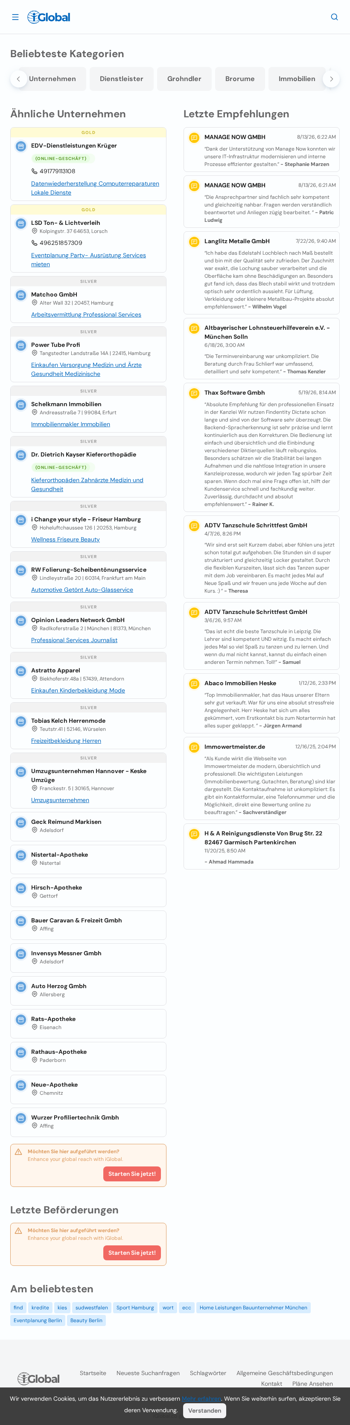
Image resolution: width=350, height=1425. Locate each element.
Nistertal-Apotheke (59, 854)
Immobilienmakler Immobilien (70, 424)
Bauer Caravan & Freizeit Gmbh (76, 920)
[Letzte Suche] (334, 16)
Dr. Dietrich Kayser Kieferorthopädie (83, 454)
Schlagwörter (208, 1373)
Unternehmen (52, 78)
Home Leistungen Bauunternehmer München (253, 1307)
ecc (186, 1307)
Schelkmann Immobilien (66, 404)
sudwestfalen (92, 1307)
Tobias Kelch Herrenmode (68, 720)
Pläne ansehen (312, 1383)
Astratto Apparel (55, 670)
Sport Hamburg (135, 1307)
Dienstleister (121, 78)
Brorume (240, 78)
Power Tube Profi (55, 345)
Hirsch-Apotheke (56, 887)
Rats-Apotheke (53, 1019)
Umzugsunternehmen (60, 800)
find (18, 1307)
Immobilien (297, 78)
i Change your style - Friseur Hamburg (86, 519)
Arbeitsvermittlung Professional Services (86, 314)
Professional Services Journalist (74, 640)
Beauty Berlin (86, 1320)
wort (168, 1307)
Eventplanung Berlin (38, 1320)
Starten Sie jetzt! (132, 1174)
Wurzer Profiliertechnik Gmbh (75, 1117)
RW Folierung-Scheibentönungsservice (88, 569)
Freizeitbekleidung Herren (66, 740)
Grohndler (184, 78)
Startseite (93, 1373)
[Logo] (48, 17)
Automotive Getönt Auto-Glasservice (82, 589)
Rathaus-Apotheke (59, 1052)
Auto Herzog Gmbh (59, 986)
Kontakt (271, 1383)
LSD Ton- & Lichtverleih (65, 223)
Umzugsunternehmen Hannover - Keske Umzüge (88, 775)
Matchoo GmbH (54, 294)
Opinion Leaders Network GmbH (78, 620)
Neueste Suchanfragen (148, 1373)
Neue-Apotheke (54, 1084)
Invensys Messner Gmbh (66, 953)
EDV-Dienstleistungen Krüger (74, 145)
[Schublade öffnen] (15, 16)
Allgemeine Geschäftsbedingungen (284, 1373)
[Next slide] (331, 78)
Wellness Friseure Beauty (65, 539)
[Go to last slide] (18, 78)
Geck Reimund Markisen (66, 822)
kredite (40, 1307)
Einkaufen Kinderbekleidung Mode (78, 690)
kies (62, 1307)
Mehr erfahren (201, 1398)
